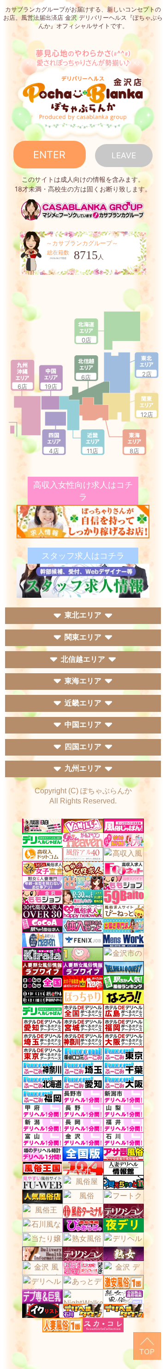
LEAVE (124, 155)
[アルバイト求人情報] (83, 521)
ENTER (49, 155)
